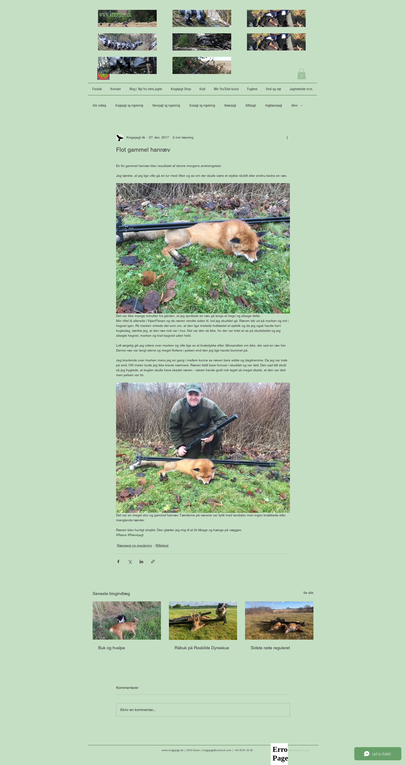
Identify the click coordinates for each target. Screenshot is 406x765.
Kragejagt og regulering (129, 106)
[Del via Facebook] (118, 561)
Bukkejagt (230, 106)
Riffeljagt (251, 106)
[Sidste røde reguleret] (279, 620)
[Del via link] (153, 561)
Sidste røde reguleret (270, 647)
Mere (295, 106)
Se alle (308, 593)
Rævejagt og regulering (166, 106)
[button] (301, 73)
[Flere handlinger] (287, 137)
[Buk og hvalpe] (127, 620)
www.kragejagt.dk (172, 750)
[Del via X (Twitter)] (130, 561)
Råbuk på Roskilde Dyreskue (202, 647)
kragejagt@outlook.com (217, 750)
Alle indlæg (99, 106)
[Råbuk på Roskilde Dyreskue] (203, 620)
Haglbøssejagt (273, 106)
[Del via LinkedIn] (141, 561)
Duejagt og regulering (202, 106)
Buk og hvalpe (111, 647)
